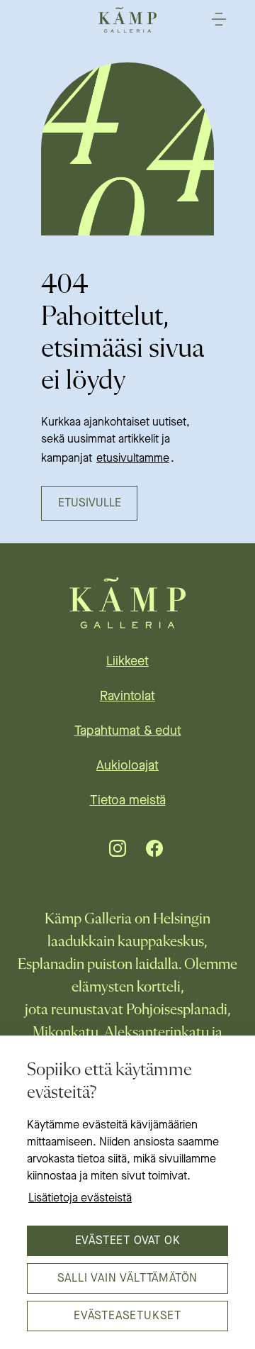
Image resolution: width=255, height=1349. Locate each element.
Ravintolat (127, 696)
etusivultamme (132, 459)
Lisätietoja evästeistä (80, 1198)
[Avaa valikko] (219, 19)
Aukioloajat (127, 766)
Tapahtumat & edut (127, 731)
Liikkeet (127, 661)
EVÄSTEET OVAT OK (128, 1241)
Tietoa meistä (128, 800)
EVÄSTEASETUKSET (127, 1316)
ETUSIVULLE (89, 503)
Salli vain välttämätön (127, 1278)
